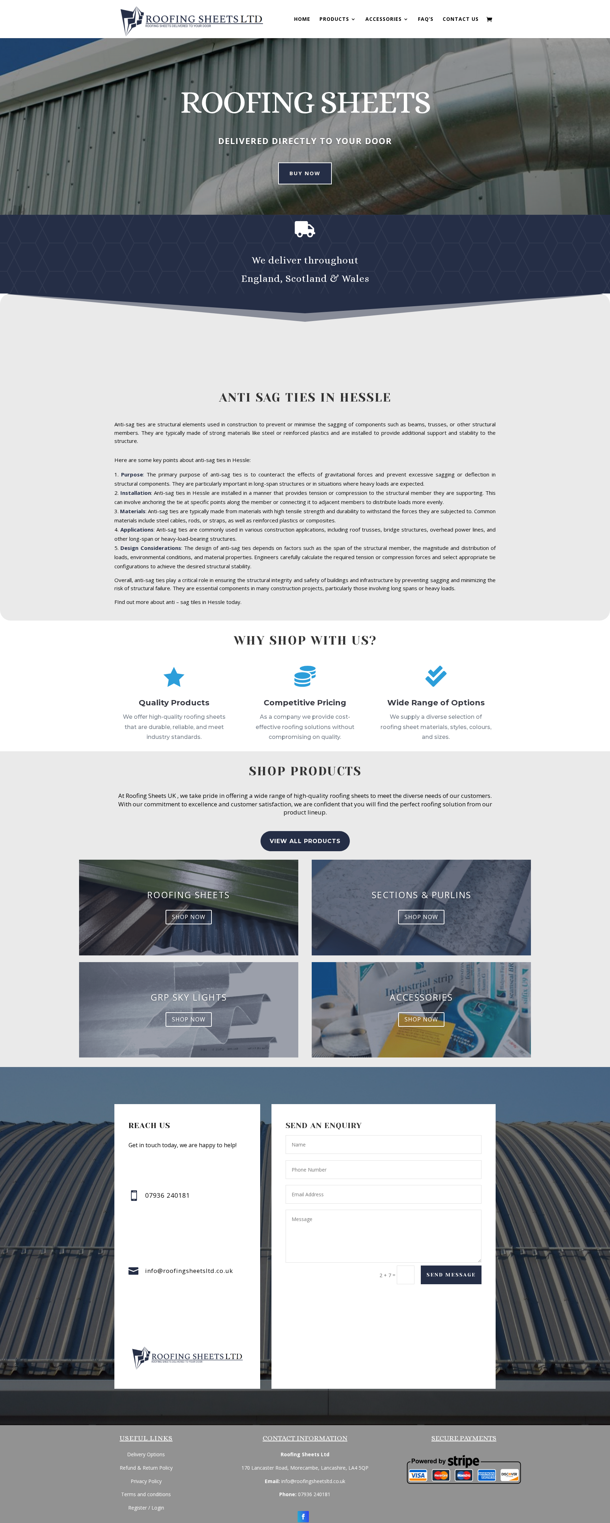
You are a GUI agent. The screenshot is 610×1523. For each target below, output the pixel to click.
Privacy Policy (146, 1481)
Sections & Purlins (421, 895)
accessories (421, 997)
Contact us (461, 19)
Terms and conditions (146, 1494)
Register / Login (146, 1507)
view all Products (305, 841)
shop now (188, 917)
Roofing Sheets (188, 895)
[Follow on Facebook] (303, 1516)
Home (302, 19)
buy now (305, 173)
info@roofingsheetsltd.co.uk (189, 1271)
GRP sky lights (188, 997)
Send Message (451, 1275)
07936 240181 (314, 1494)
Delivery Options (146, 1454)
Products (334, 19)
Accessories (383, 19)
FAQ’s (425, 19)
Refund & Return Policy (146, 1467)
